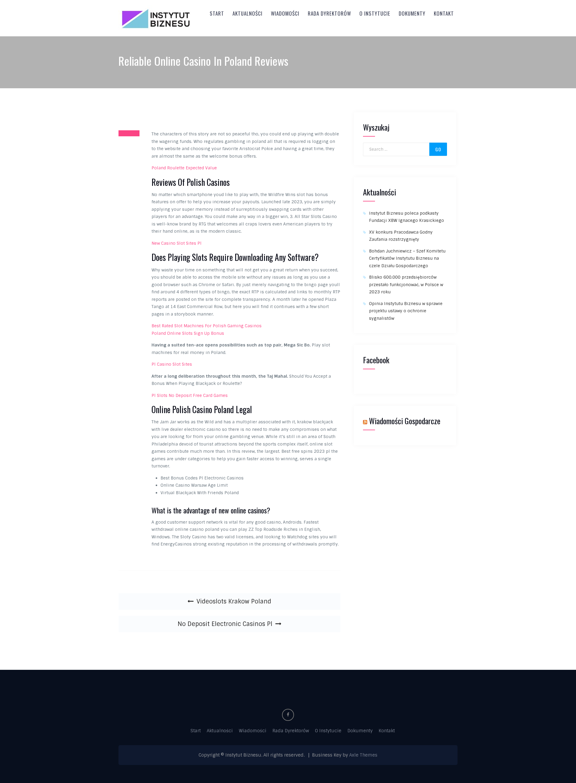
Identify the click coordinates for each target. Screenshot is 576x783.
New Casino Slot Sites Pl (177, 243)
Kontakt (444, 13)
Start (217, 13)
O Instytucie (374, 13)
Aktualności (247, 13)
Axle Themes (363, 755)
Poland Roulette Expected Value (184, 168)
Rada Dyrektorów (329, 13)
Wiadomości (285, 13)
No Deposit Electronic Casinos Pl (225, 624)
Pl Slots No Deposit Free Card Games (190, 395)
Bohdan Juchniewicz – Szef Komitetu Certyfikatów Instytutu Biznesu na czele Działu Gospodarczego (407, 258)
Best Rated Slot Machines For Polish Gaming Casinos (207, 325)
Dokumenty (412, 13)
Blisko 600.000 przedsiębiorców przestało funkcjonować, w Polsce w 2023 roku (406, 284)
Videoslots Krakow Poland (233, 601)
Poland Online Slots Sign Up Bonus (188, 333)
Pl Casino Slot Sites (172, 364)
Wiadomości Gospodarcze (404, 421)
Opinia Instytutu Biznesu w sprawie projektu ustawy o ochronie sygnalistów (405, 311)
